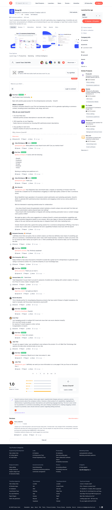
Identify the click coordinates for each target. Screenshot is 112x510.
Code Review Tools (14, 491)
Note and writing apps (61, 455)
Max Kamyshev (16, 257)
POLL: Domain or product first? (87, 486)
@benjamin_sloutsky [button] (21, 250)
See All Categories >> (85, 469)
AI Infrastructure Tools (38, 455)
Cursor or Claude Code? (86, 483)
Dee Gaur (15, 94)
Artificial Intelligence (41, 56)
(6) (17, 139)
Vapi (34, 493)
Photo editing (90, 82)
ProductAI (89, 74)
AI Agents (82, 464)
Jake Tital (15, 342)
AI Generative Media (92, 102)
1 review (27, 14)
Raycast (35, 498)
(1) (19, 273)
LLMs (34, 450)
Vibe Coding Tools (13, 453)
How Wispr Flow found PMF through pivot (90, 493)
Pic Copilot (89, 105)
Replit (57, 496)
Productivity (22, 56)
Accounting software (61, 467)
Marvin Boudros (17, 297)
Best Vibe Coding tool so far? (87, 496)
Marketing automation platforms (87, 455)
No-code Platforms (14, 493)
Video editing (12, 467)
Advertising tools (91, 144)
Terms (43, 507)
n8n (34, 486)
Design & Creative (13, 464)
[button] (56, 27)
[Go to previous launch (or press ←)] (96, 15)
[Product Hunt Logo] (10, 3)
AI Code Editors (13, 457)
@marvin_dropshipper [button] (21, 311)
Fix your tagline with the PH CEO (88, 501)
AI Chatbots (36, 453)
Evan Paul (15, 318)
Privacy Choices (61, 507)
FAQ (40, 507)
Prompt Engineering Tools (39, 457)
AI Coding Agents (13, 455)
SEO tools (26, 17)
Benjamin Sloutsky (17, 233)
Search (58, 459)
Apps (32, 507)
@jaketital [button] (18, 355)
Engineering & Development (16, 450)
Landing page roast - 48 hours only (89, 498)
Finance (58, 464)
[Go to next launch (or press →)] (99, 15)
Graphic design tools (14, 471)
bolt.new (58, 488)
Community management (39, 471)
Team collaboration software (63, 457)
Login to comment (70, 89)
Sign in (100, 3)
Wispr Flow (59, 491)
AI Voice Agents (83, 467)
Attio (34, 488)
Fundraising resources (61, 469)
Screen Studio (59, 486)
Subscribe (89, 3)
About (36, 507)
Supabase (35, 501)
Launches (51, 3)
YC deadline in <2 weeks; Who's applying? (90, 488)
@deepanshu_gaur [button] (20, 145)
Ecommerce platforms (16, 17)
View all (44, 440)
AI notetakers (59, 453)
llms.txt (74, 507)
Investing (58, 471)
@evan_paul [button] (18, 335)
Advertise (76, 3)
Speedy (88, 89)
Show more (71, 62)
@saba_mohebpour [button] (20, 154)
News (59, 3)
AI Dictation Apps (13, 486)
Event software (90, 147)
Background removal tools (94, 132)
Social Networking (37, 467)
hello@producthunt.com (89, 507)
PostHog (35, 491)
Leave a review (68, 390)
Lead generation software (85, 453)
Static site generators (14, 498)
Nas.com (88, 135)
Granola (35, 496)
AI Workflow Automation (62, 461)
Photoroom (89, 120)
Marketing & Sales (84, 450)
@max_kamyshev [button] (20, 271)
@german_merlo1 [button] (20, 291)
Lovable (35, 483)
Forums (67, 3)
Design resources (13, 469)
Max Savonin (19, 187)
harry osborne (18, 421)
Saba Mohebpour (20, 143)
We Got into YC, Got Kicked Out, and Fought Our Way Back (91, 491)
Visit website (73, 12)
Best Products (40, 3)
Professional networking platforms (41, 469)
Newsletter (27, 507)
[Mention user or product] (12, 89)
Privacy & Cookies (51, 507)
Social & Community (38, 464)
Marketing (31, 56)
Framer (58, 493)
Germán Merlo (16, 277)
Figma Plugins (12, 496)
